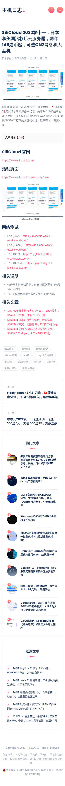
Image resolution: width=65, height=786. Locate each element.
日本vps (37, 361)
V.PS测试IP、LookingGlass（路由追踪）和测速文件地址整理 (38, 624)
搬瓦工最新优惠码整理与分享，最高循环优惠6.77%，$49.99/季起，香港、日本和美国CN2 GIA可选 (38, 462)
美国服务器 (20, 58)
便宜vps (8, 361)
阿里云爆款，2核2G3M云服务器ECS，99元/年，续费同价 (38, 587)
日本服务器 (8, 58)
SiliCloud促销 (42, 349)
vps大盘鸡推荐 (46, 355)
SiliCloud (26, 349)
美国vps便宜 (10, 368)
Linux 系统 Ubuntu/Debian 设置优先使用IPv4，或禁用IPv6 (38, 552)
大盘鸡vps (23, 361)
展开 (20, 137)
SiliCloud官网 (10, 355)
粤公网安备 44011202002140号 (23, 770)
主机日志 (13, 10)
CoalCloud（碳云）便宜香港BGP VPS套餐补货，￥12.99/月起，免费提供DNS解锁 (38, 606)
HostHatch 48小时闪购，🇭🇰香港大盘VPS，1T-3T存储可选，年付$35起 (32, 395)
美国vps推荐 (28, 368)
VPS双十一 (28, 355)
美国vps (51, 361)
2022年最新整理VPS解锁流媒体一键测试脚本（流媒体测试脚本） (38, 536)
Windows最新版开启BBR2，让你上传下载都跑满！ (38, 479)
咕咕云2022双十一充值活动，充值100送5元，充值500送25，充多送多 (32, 421)
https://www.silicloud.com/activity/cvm (25, 177)
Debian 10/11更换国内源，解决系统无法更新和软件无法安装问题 (38, 571)
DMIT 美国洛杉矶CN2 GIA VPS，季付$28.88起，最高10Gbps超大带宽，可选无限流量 (38, 500)
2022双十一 (10, 349)
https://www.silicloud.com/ (18, 160)
